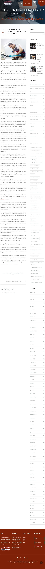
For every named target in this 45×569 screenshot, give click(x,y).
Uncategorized (37, 137)
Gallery (24, 539)
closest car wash (34, 189)
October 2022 (37, 452)
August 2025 (37, 334)
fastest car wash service (35, 216)
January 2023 (37, 442)
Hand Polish (37, 123)
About (24, 537)
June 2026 (37, 299)
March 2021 (37, 515)
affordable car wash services (36, 147)
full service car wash (37, 119)
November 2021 (37, 491)
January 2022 (37, 484)
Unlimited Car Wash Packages (36, 282)
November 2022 (37, 449)
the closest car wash (35, 279)
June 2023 (37, 425)
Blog (21, 35)
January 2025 (37, 358)
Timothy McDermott (13, 35)
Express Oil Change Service (37, 116)
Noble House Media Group (29, 562)
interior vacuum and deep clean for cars (37, 245)
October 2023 (37, 411)
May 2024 (37, 386)
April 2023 (37, 432)
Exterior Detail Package (16, 540)
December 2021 (37, 487)
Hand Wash (37, 126)
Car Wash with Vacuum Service (37, 183)
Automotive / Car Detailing (37, 84)
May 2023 (37, 428)
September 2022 (37, 456)
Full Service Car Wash (16, 539)
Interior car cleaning (11, 292)
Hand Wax (37, 130)
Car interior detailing (35, 165)
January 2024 (37, 400)
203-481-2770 (9, 262)
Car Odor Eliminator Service (36, 171)
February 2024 (37, 397)
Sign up (38, 546)
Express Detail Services (35, 213)
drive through (33, 201)
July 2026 (37, 296)
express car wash (34, 210)
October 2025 (37, 327)
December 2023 (37, 404)
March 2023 (37, 435)
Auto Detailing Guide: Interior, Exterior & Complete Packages (40, 58)
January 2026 (37, 316)
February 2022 (37, 480)
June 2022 (37, 466)
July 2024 (37, 379)
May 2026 (37, 303)
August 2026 (37, 292)
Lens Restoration (15, 549)
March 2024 (37, 393)
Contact (24, 540)
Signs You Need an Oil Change (36, 276)
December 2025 (37, 320)
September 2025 (37, 330)
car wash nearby (34, 180)
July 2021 (37, 505)
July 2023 (37, 421)
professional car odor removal (36, 267)
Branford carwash (37, 95)
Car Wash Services (37, 109)
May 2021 (37, 508)
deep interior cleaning (38, 195)
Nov (3, 29)
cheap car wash (34, 186)
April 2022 (37, 473)
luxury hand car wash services (36, 253)
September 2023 (37, 414)
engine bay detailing (35, 207)
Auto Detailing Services (35, 150)
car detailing (37, 98)
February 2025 (37, 355)
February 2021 (37, 519)
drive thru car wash (37, 112)
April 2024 (37, 390)
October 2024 (37, 369)
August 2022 (37, 459)
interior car (33, 235)
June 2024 (37, 383)
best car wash (33, 156)
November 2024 (37, 365)
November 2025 (37, 323)
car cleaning (4, 292)
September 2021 (37, 498)
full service (33, 219)
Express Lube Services (16, 547)
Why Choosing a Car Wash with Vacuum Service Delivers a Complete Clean (40, 70)
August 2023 (37, 418)
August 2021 (37, 501)
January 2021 (37, 522)
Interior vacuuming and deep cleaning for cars (36, 250)
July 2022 (37, 463)
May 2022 (37, 470)
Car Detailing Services (37, 102)
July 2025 (37, 337)
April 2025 (37, 348)
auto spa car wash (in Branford (36, 153)
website (17, 262)
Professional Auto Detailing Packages (36, 263)
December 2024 (37, 362)
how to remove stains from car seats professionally (36, 231)
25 (3, 32)
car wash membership (35, 177)
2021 (3, 34)
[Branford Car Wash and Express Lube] (10, 2)
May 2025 (37, 344)
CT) (31, 195)
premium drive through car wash (37, 259)
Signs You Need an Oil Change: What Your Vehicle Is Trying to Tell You (40, 46)
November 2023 (37, 407)
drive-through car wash (35, 198)
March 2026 (37, 309)
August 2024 (37, 376)
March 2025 (37, 351)
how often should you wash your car (37, 226)
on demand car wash (34, 256)
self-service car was (34, 273)
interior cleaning (34, 241)
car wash (37, 105)
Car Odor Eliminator (35, 168)
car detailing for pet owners (36, 162)
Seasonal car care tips (35, 270)
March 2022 (37, 477)
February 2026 (37, 313)
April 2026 (37, 306)
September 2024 (37, 372)
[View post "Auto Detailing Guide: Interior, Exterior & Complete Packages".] (33, 57)
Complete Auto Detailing (35, 192)
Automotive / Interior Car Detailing (37, 89)
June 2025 (37, 341)
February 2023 (37, 439)
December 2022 (37, 445)
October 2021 (37, 494)
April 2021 (37, 512)
